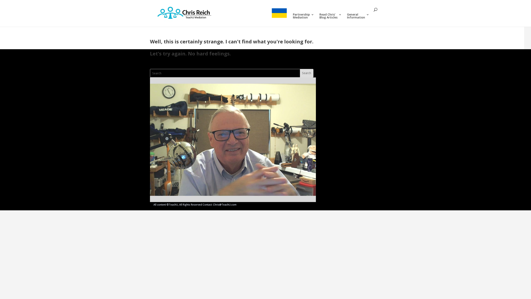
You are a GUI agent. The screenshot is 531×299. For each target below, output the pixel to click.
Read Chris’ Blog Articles (328, 16)
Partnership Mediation (301, 16)
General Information (356, 16)
